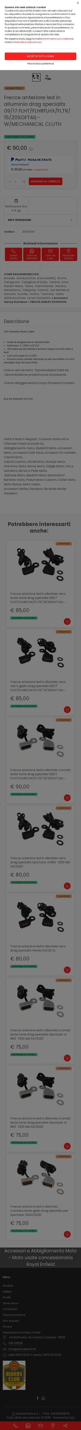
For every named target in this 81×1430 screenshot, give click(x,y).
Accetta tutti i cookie (40, 56)
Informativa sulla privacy (27, 42)
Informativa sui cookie (56, 38)
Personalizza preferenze (40, 63)
